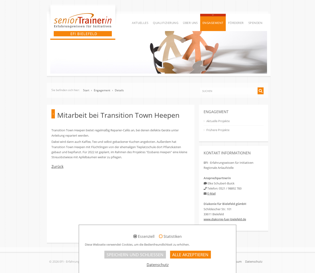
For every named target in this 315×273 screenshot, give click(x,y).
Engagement (212, 23)
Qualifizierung (165, 23)
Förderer (236, 23)
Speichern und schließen (135, 254)
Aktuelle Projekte (218, 121)
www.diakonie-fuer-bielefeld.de (225, 219)
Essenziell (146, 237)
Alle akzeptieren (190, 254)
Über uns (190, 23)
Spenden (255, 23)
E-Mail (211, 193)
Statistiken (172, 237)
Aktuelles (140, 23)
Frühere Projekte (217, 130)
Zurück (57, 166)
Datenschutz (253, 261)
